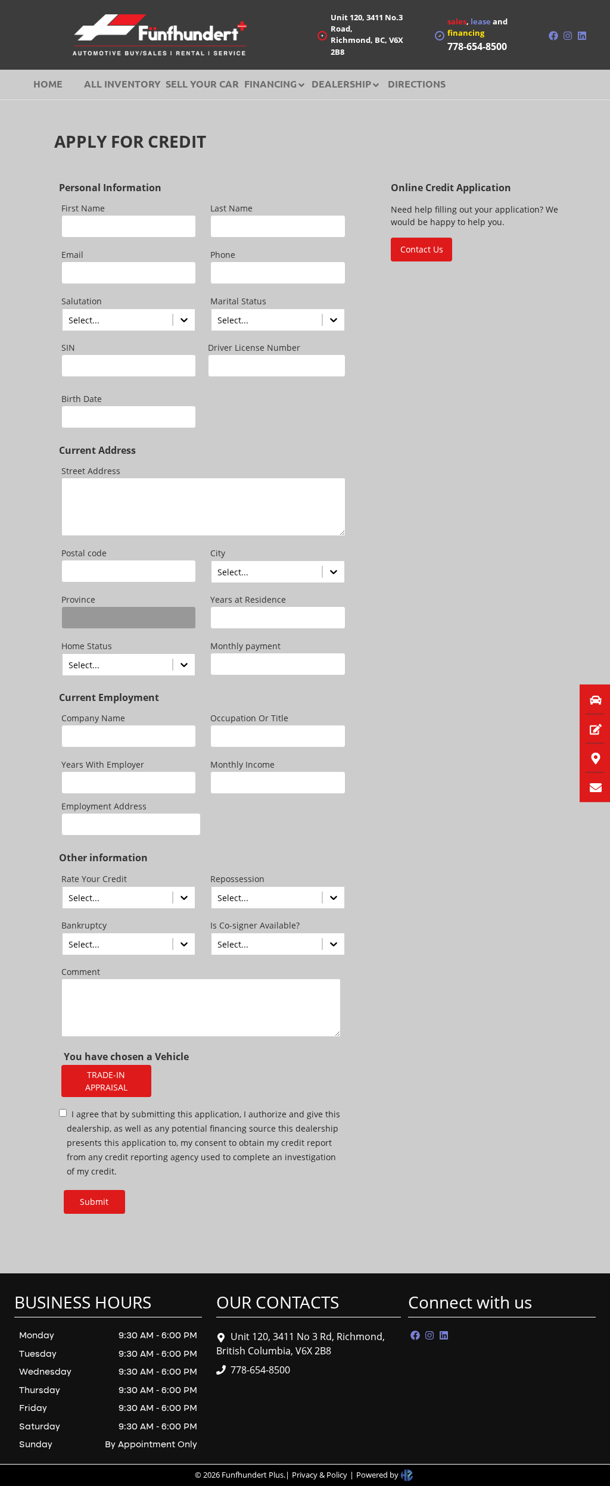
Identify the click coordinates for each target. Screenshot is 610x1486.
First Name (83, 208)
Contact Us (421, 249)
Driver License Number (254, 347)
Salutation (81, 301)
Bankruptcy (84, 925)
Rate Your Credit (94, 878)
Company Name (93, 718)
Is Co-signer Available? (255, 925)
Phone (222, 254)
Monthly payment (245, 646)
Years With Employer (102, 764)
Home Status (86, 646)
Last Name (231, 208)
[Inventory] (585, 699)
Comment (80, 971)
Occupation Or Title (249, 718)
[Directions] (585, 758)
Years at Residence (248, 599)
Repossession (237, 878)
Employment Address (104, 806)
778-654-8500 (260, 1369)
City (217, 553)
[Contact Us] (585, 787)
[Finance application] (585, 728)
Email (72, 254)
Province (78, 599)
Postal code (84, 553)
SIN (68, 347)
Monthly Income (242, 764)
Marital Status (238, 301)
